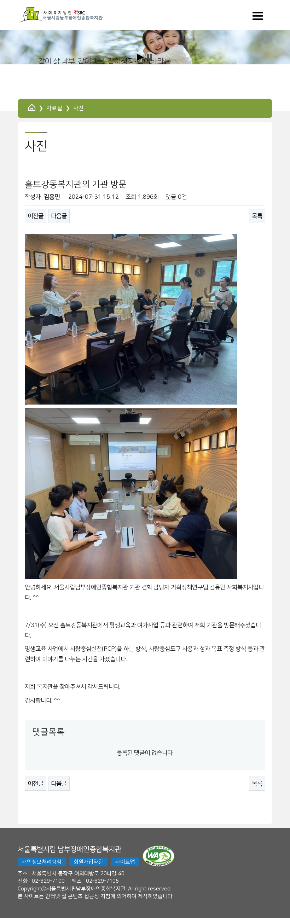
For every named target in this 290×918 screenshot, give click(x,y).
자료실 (54, 108)
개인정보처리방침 (42, 862)
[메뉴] (258, 18)
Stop (149, 57)
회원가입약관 (88, 862)
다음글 (59, 216)
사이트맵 (125, 862)
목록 (257, 216)
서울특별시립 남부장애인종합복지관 (69, 849)
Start (140, 57)
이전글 (36, 216)
